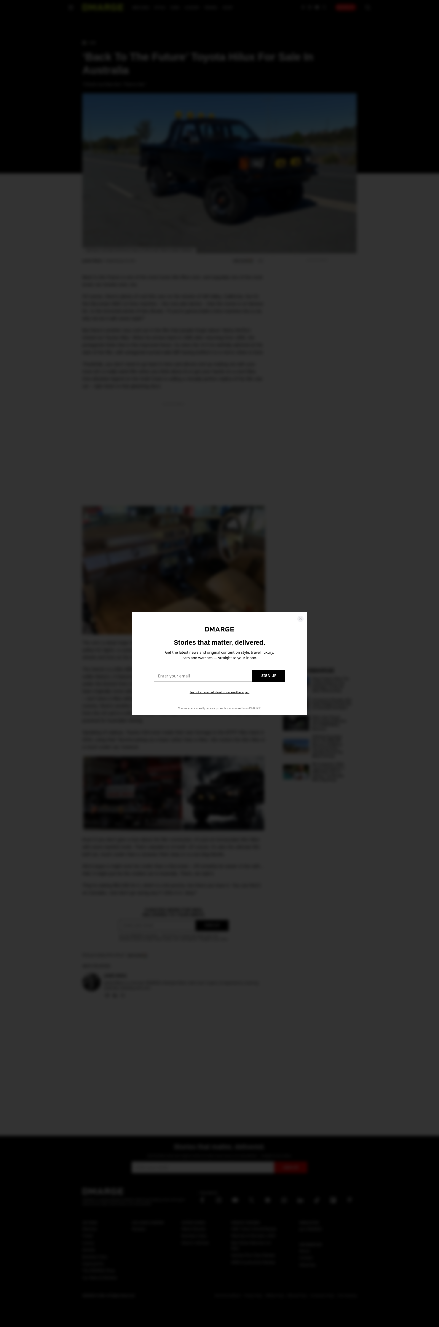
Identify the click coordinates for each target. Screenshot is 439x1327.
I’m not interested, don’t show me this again (219, 692)
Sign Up (268, 675)
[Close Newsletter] (300, 619)
